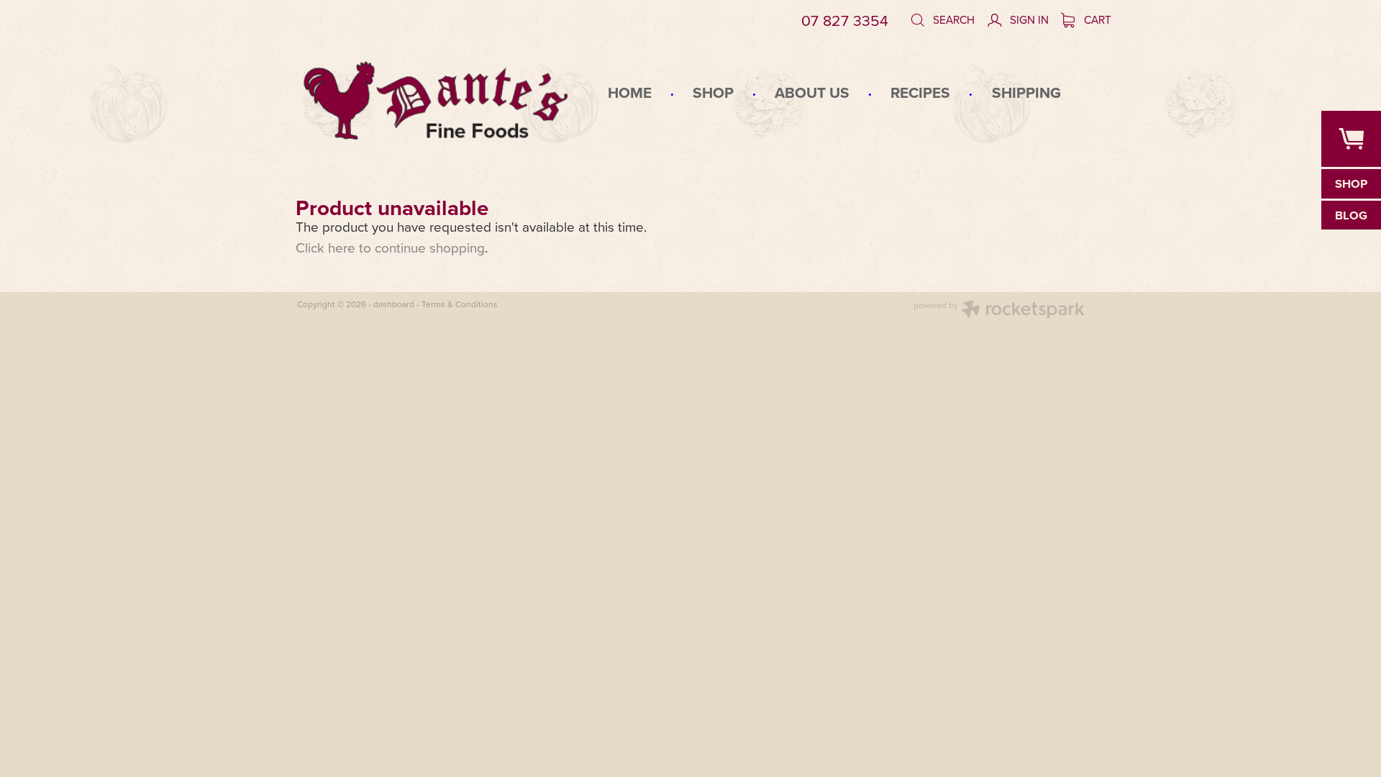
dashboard (393, 304)
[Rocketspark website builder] (999, 310)
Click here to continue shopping (390, 247)
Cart (1096, 19)
